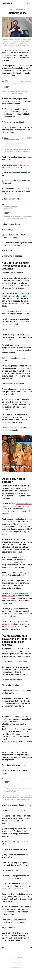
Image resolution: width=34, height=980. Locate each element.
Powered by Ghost (17, 967)
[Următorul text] (31, 947)
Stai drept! (7, 3)
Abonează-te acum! (17, 962)
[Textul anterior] (3, 947)
